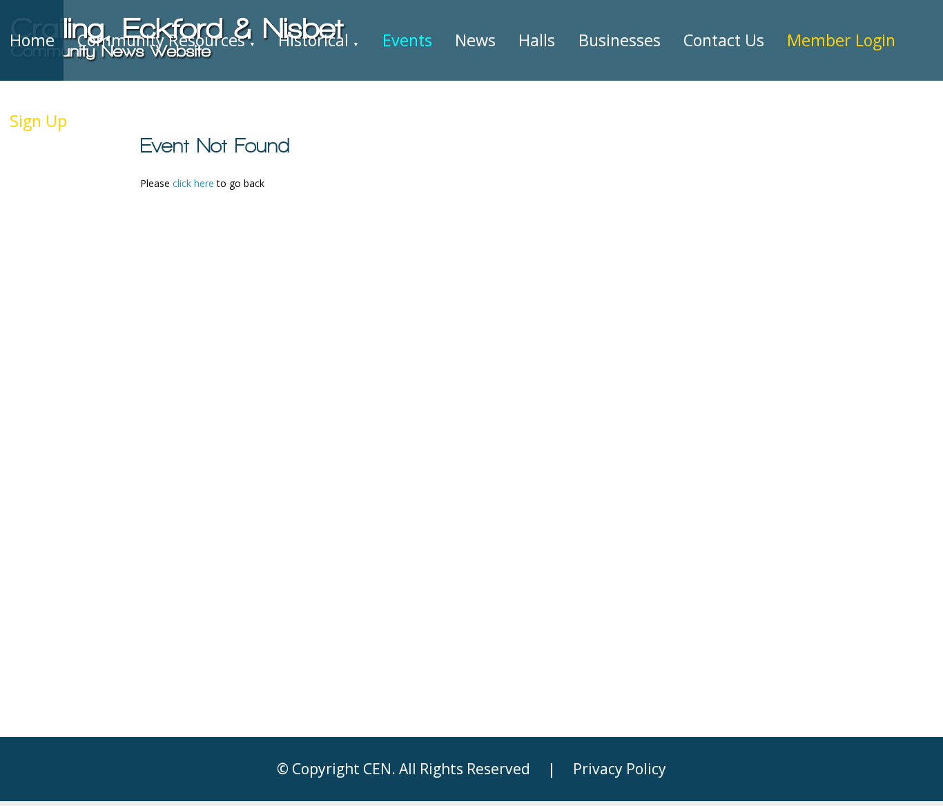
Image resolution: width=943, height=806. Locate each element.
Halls (536, 40)
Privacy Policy (619, 768)
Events (407, 40)
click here (193, 183)
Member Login (841, 40)
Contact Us (723, 40)
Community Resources (166, 40)
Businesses (620, 40)
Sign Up (38, 121)
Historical (318, 40)
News (475, 40)
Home (32, 40)
